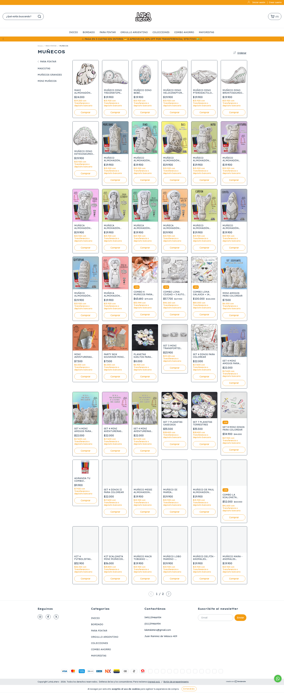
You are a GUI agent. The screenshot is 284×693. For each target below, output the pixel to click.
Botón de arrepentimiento (176, 681)
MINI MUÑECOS (47, 80)
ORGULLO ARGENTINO (134, 32)
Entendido (189, 689)
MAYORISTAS (206, 32)
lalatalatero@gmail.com (157, 629)
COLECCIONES (161, 32)
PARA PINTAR (108, 32)
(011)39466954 (152, 623)
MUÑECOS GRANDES (50, 74)
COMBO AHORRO (184, 32)
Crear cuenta (275, 2)
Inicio (40, 46)
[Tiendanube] (236, 682)
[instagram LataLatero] (40, 616)
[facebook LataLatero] (48, 616)
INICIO (73, 32)
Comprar (145, 314)
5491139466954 (152, 617)
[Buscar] (39, 16)
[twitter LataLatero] (56, 616)
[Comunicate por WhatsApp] (278, 678)
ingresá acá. (154, 681)
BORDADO (89, 32)
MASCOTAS (44, 68)
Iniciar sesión (258, 2)
